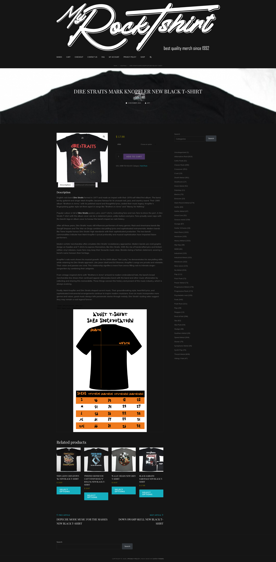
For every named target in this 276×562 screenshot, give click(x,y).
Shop (143, 57)
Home (115, 65)
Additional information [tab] (85, 185)
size (119, 144)
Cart (68, 57)
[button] (104, 137)
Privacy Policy (130, 57)
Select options (65, 490)
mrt (148, 103)
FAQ (103, 57)
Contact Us (92, 57)
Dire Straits (78, 197)
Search (177, 134)
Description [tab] (65, 185)
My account (114, 57)
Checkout (79, 57)
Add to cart (134, 156)
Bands (59, 57)
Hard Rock (123, 65)
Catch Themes (158, 559)
